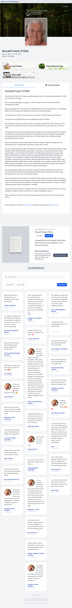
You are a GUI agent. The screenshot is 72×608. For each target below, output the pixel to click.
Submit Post (62, 284)
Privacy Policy (31, 600)
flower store (55, 205)
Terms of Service (41, 600)
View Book (39, 235)
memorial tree (27, 205)
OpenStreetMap (38, 603)
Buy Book (49, 235)
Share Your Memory (60, 255)
